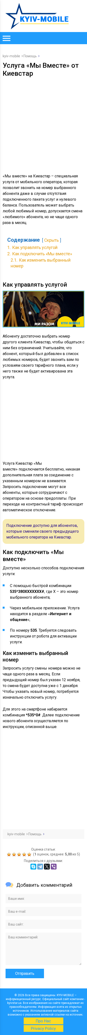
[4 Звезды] (24, 854)
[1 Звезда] (9, 854)
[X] (47, 866)
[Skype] (33, 866)
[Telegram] (40, 866)
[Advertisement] (43, 123)
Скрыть (51, 240)
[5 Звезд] (29, 854)
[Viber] (54, 866)
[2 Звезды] (14, 854)
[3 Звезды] (19, 854)
